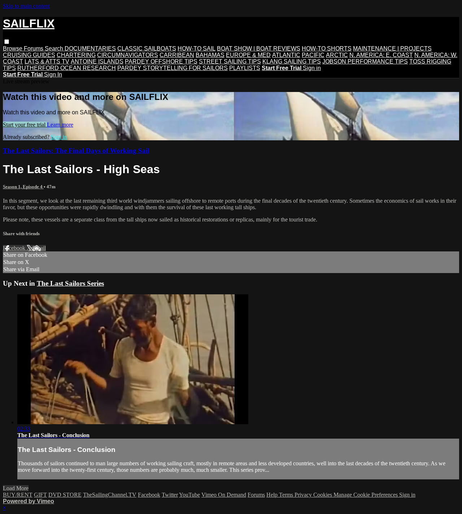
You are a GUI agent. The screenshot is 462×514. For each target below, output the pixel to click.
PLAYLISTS (244, 68)
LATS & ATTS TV (47, 61)
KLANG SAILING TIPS (291, 61)
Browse (13, 48)
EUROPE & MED (248, 55)
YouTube (189, 495)
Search (55, 48)
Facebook (15, 248)
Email (39, 248)
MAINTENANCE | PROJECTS (392, 48)
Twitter (170, 495)
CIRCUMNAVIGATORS (127, 55)
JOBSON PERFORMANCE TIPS (365, 61)
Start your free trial (25, 125)
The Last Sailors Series (70, 283)
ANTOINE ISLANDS (97, 61)
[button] (6, 41)
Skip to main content (26, 6)
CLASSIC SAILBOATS (146, 48)
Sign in (312, 68)
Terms (287, 495)
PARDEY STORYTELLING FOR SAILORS (172, 68)
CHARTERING (76, 55)
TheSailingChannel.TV (109, 495)
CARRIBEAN (177, 55)
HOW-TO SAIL (196, 48)
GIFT (40, 495)
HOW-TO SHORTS (327, 48)
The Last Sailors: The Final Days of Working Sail (76, 150)
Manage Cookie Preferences (366, 495)
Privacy (304, 495)
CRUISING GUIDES (29, 55)
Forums (34, 48)
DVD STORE (65, 495)
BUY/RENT (17, 495)
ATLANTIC (286, 55)
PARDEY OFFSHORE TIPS (161, 61)
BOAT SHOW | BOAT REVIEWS (258, 48)
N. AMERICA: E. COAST (381, 55)
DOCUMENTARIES (90, 48)
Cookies (323, 495)
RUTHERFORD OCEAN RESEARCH (66, 68)
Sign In (53, 74)
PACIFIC (313, 55)
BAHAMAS (210, 55)
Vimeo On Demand (223, 495)
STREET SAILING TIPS (230, 61)
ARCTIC (337, 55)
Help (272, 495)
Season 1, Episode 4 (23, 186)
